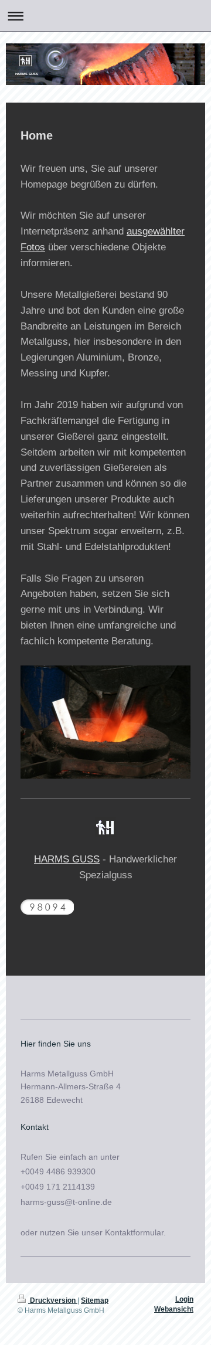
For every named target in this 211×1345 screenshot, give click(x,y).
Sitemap (94, 1300)
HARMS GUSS (67, 859)
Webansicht (173, 1309)
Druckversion (52, 1300)
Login (184, 1299)
